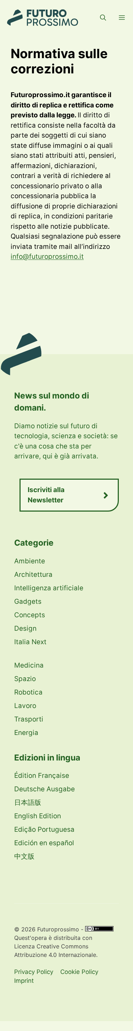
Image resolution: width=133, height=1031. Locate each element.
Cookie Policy (79, 971)
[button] (103, 17)
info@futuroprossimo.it (47, 256)
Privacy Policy (33, 971)
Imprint (24, 980)
